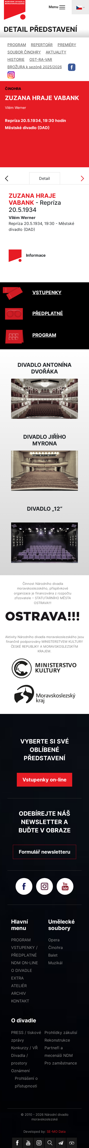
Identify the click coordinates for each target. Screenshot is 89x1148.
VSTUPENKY (47, 292)
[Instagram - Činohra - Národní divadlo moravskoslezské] (11, 75)
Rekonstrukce (57, 1040)
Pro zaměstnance (60, 1063)
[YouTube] (28, 1143)
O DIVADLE (21, 970)
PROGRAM (16, 44)
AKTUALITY (56, 52)
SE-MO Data (56, 1131)
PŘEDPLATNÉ (47, 313)
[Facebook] (17, 1143)
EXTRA (17, 978)
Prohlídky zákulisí (60, 1032)
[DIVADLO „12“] (44, 542)
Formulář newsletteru (44, 852)
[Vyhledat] (50, 1143)
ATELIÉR (19, 985)
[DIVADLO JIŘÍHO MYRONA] (44, 470)
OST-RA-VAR (40, 59)
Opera (54, 939)
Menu (54, 7)
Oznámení (20, 1070)
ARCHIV (18, 993)
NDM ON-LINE (24, 962)
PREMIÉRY (67, 44)
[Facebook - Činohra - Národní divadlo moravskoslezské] (71, 67)
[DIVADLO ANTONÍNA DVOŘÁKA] (44, 398)
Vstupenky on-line (44, 780)
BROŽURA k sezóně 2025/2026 (34, 67)
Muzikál (55, 962)
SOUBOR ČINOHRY (24, 52)
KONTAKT (20, 1000)
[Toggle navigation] (80, 7)
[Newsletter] (61, 1143)
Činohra (55, 947)
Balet (53, 955)
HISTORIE (15, 59)
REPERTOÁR (42, 44)
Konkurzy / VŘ (24, 1047)
